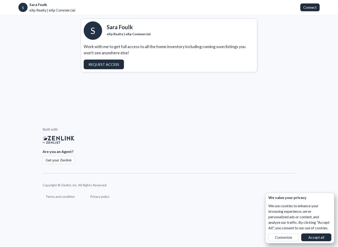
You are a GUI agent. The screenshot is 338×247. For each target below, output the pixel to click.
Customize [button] (283, 237)
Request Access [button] (104, 64)
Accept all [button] (316, 237)
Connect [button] (310, 7)
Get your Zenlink (59, 160)
